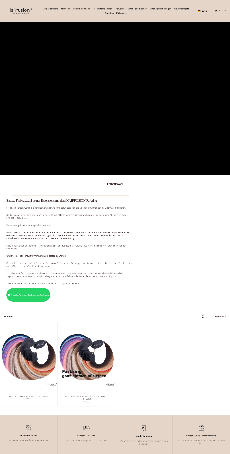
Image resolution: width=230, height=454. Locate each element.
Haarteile (65, 8)
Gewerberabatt (181, 8)
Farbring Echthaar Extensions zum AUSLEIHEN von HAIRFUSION (86, 398)
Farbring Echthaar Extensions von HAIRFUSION (28, 397)
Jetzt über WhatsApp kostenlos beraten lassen (30, 295)
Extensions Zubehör (137, 8)
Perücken (120, 8)
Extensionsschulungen (160, 8)
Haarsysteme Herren (102, 8)
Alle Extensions (50, 8)
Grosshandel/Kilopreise (116, 13)
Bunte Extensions (81, 8)
